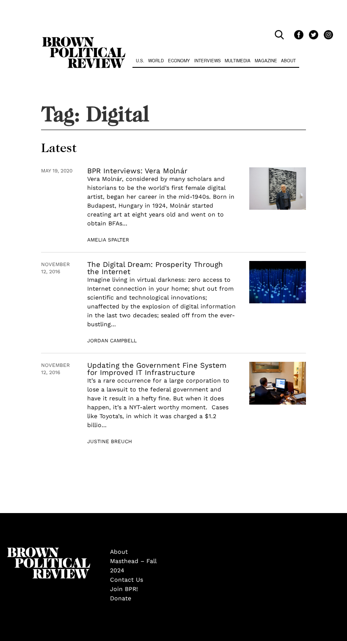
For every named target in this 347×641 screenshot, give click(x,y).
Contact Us (126, 579)
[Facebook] (297, 35)
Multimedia (238, 61)
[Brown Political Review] (83, 40)
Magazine (266, 61)
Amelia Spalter (108, 240)
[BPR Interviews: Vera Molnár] (277, 188)
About (288, 61)
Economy (179, 61)
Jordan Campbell (112, 341)
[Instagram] (326, 35)
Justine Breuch (109, 441)
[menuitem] (140, 61)
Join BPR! (124, 589)
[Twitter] (312, 35)
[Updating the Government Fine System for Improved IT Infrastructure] (277, 383)
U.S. (140, 61)
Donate (120, 598)
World (156, 61)
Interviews (207, 61)
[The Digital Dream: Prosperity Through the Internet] (277, 282)
